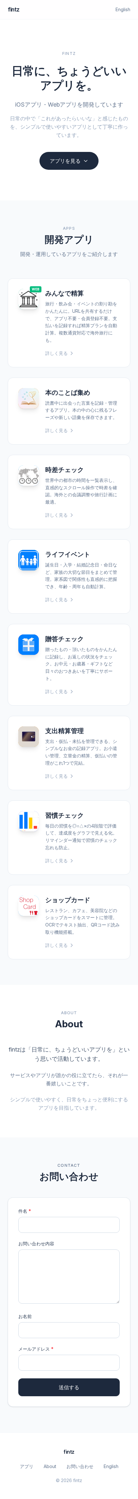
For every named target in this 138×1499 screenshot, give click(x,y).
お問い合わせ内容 (36, 1243)
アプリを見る (65, 161)
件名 (24, 1211)
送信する (69, 1387)
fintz (14, 9)
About (50, 1466)
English (123, 9)
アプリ (26, 1466)
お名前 (25, 1316)
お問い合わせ (79, 1466)
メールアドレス (36, 1349)
